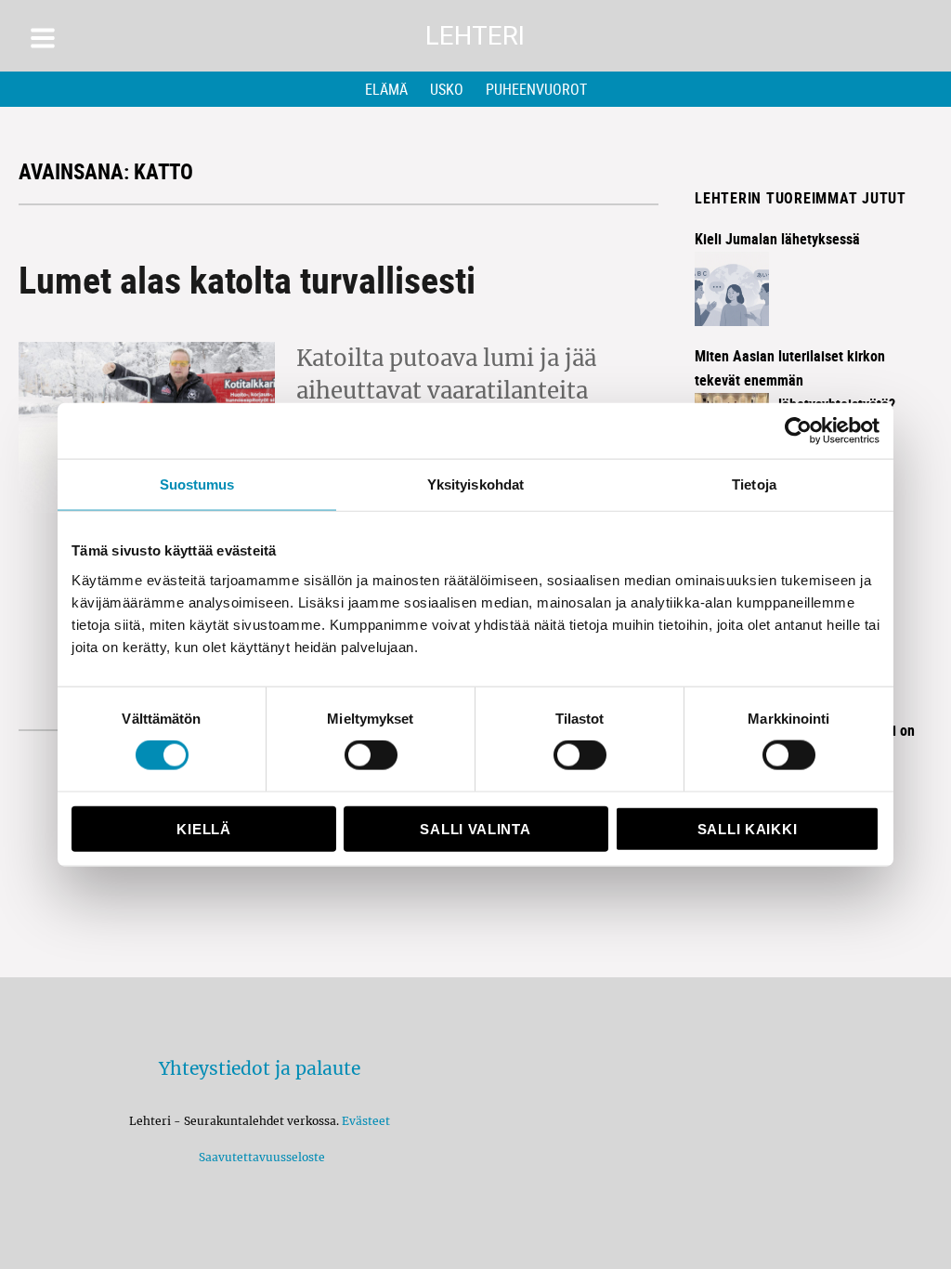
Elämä (386, 89)
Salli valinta (475, 828)
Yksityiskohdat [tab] (475, 484)
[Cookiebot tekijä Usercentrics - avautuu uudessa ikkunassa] (798, 431)
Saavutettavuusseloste (259, 1157)
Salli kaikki (747, 828)
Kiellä (203, 828)
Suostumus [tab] (197, 484)
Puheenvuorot (536, 89)
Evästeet (366, 1121)
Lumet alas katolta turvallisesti (247, 280)
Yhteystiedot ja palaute (259, 1068)
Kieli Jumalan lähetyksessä (777, 239)
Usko (446, 89)
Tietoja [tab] (754, 484)
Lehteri (475, 35)
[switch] (371, 755)
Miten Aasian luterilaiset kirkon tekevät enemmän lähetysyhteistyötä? (795, 380)
